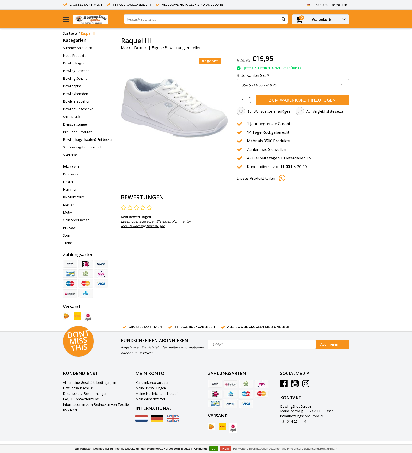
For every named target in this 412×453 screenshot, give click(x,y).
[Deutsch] (308, 4)
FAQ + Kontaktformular (81, 399)
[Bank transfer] (70, 264)
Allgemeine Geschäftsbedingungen (89, 382)
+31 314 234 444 (293, 421)
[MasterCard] (85, 283)
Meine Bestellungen (150, 388)
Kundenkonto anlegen (152, 382)
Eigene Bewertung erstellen (176, 47)
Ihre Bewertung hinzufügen (143, 226)
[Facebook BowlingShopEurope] (284, 385)
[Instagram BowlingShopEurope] (305, 385)
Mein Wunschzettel (150, 399)
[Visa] (101, 283)
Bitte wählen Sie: (253, 75)
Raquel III (88, 33)
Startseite (70, 33)
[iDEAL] (85, 264)
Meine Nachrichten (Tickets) (157, 393)
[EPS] (101, 273)
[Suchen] (283, 19)
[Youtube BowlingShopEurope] (295, 385)
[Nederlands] (141, 421)
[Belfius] (70, 293)
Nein (225, 448)
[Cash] (85, 273)
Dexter (140, 47)
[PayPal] (101, 264)
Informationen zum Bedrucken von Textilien (97, 404)
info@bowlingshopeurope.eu (302, 416)
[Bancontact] (70, 273)
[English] (173, 421)
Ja (213, 448)
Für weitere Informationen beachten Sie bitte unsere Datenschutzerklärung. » (285, 448)
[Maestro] (70, 283)
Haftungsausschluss (78, 388)
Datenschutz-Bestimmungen (85, 393)
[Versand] (66, 316)
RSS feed (70, 410)
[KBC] (85, 293)
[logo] (96, 19)
